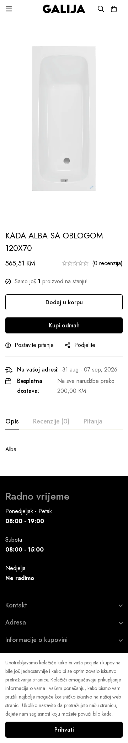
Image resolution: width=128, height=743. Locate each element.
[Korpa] (113, 8)
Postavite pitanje (34, 345)
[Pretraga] (101, 8)
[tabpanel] (64, 449)
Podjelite (84, 345)
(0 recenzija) (107, 263)
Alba (10, 449)
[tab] (12, 422)
